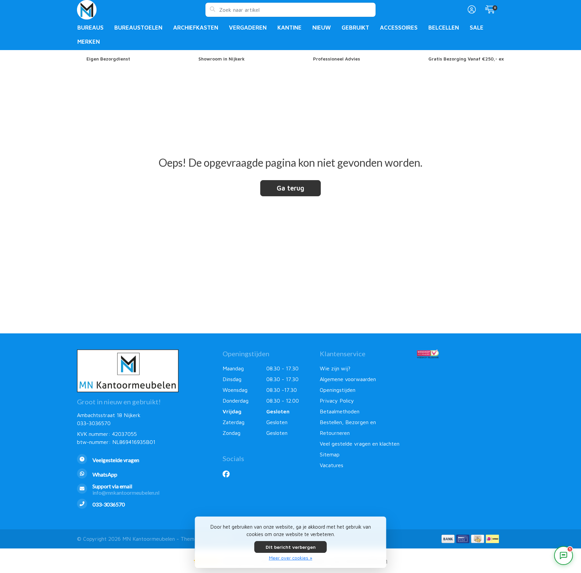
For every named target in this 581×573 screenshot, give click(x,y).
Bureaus (90, 27)
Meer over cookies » (290, 558)
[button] (470, 9)
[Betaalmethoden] (448, 539)
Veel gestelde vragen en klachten (359, 444)
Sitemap (330, 454)
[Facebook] (229, 474)
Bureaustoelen (138, 27)
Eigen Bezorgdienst (108, 59)
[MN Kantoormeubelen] (141, 9)
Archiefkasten (195, 27)
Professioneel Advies (336, 59)
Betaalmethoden (339, 411)
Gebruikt (355, 27)
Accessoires (399, 27)
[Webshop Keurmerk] (460, 354)
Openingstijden (337, 390)
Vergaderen (248, 27)
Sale (476, 27)
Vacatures (331, 465)
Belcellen (443, 27)
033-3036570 (94, 423)
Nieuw (321, 27)
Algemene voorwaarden (348, 379)
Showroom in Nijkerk (221, 59)
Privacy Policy (337, 401)
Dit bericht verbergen (291, 547)
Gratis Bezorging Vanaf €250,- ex (466, 59)
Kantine (289, 27)
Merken (88, 41)
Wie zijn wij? (335, 368)
